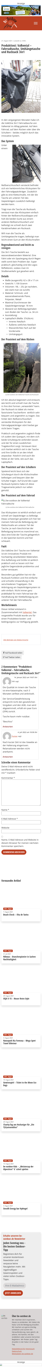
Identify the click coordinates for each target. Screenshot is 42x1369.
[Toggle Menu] (36, 23)
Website (5, 827)
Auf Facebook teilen (13, 653)
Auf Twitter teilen (12, 657)
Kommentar (8, 777)
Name (5, 809)
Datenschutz (17, 1351)
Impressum (30, 1349)
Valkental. (27, 612)
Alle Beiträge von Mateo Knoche (15, 640)
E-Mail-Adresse (9, 818)
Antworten (8, 726)
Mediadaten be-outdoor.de (22, 1354)
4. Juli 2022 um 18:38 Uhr (27, 732)
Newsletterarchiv (18, 1349)
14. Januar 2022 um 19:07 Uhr (25, 677)
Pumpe (14, 736)
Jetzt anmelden (13, 1293)
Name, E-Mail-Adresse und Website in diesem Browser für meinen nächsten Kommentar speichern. (19, 842)
